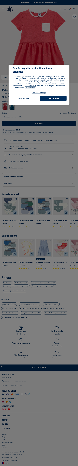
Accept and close (53, 98)
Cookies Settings (39, 93)
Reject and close (23, 98)
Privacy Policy (30, 88)
